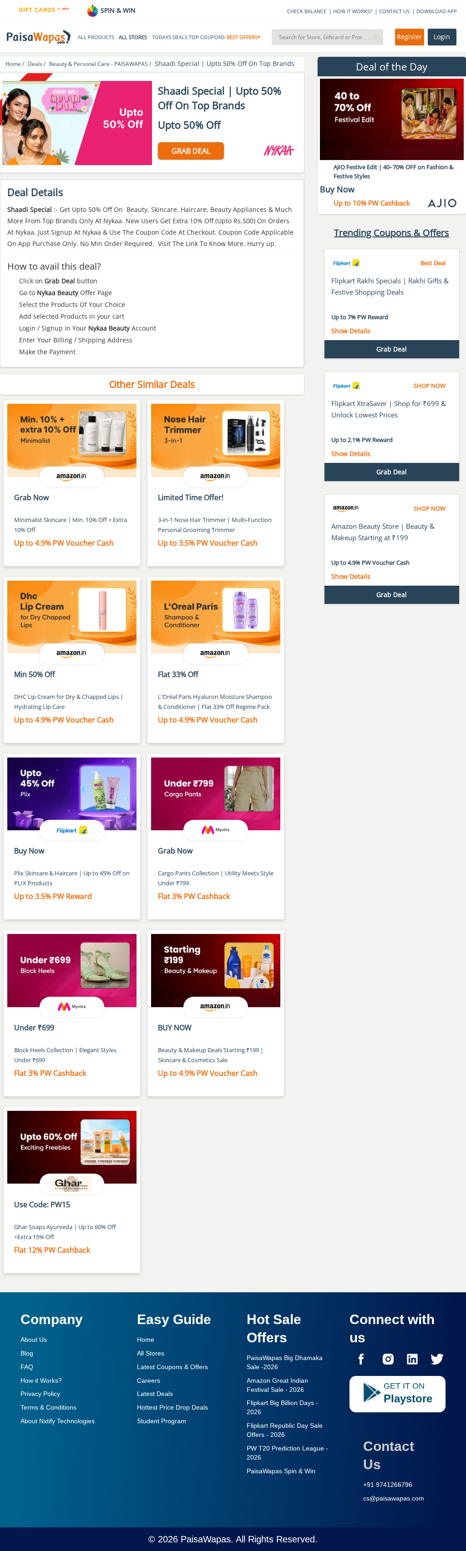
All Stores (150, 1353)
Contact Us (388, 1455)
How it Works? (41, 1380)
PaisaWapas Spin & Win (281, 1471)
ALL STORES (133, 37)
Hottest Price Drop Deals (172, 1407)
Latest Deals (155, 1393)
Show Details (350, 330)
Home (145, 1339)
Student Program (161, 1421)
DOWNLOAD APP (436, 11)
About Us (33, 1339)
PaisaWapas (206, 1539)
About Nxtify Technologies (57, 1421)
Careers (148, 1380)
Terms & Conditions (48, 1407)
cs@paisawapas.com (393, 1498)
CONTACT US (394, 11)
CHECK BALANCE (306, 11)
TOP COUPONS (207, 37)
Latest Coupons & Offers (172, 1366)
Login (442, 37)
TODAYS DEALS (169, 37)
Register (409, 37)
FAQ (26, 1366)
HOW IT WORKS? (352, 11)
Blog (26, 1353)
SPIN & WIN (117, 10)
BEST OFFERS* (243, 37)
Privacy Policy (40, 1393)
